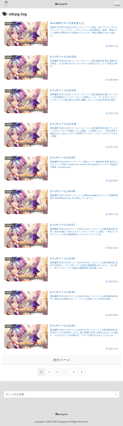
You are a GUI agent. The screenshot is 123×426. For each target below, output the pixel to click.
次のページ (61, 360)
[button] (116, 394)
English (117, 5)
